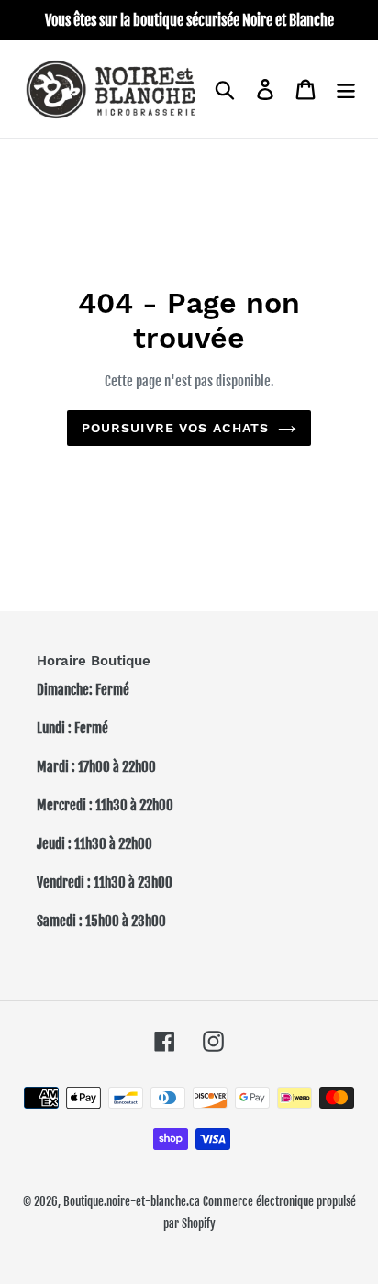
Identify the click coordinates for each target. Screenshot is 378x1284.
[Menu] (346, 89)
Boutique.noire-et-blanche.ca (131, 1201)
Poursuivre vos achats (176, 427)
